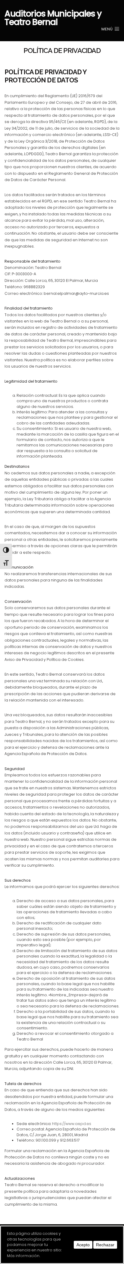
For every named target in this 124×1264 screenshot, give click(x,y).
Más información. (23, 1255)
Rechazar (105, 1244)
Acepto (83, 1244)
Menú (107, 29)
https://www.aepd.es (71, 1123)
